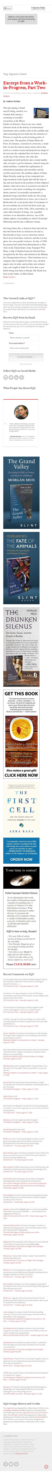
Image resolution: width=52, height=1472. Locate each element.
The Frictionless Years (11, 986)
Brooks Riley (7, 1082)
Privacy (30, 364)
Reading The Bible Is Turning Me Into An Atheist (20, 1040)
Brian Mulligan (8, 1195)
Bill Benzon (7, 1139)
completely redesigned (11, 1410)
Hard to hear (7, 1366)
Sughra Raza (7, 1096)
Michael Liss (7, 1120)
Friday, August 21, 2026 (30, 1089)
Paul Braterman (8, 1328)
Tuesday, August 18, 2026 (12, 1249)
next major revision (17, 1415)
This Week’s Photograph (11, 1089)
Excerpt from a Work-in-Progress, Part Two (25, 85)
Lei (4, 979)
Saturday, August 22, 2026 (29, 986)
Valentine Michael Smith (11, 1225)
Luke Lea (6, 1312)
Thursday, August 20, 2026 (23, 1146)
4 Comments (9, 283)
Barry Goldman (8, 1153)
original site (10, 1408)
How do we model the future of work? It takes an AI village (23, 1056)
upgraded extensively (30, 1413)
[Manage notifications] (46, 1467)
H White (6, 1373)
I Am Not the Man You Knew (13, 1394)
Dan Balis (43, 1413)
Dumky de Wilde (40, 1417)
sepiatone (6, 1209)
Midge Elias (7, 1242)
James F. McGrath (9, 1033)
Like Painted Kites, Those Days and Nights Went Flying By (23, 1246)
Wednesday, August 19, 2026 (13, 1188)
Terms (25, 364)
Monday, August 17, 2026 (33, 1394)
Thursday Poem (8, 1113)
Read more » (9, 276)
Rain (4, 1050)
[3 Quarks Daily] (38, 9)
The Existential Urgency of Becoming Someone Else (21, 1232)
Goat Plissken (8, 1179)
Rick (4, 1106)
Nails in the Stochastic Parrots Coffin (16, 1216)
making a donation (21, 1453)
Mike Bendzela (8, 1066)
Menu (9, 8)
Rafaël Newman (8, 1342)
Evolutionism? (8, 1146)
